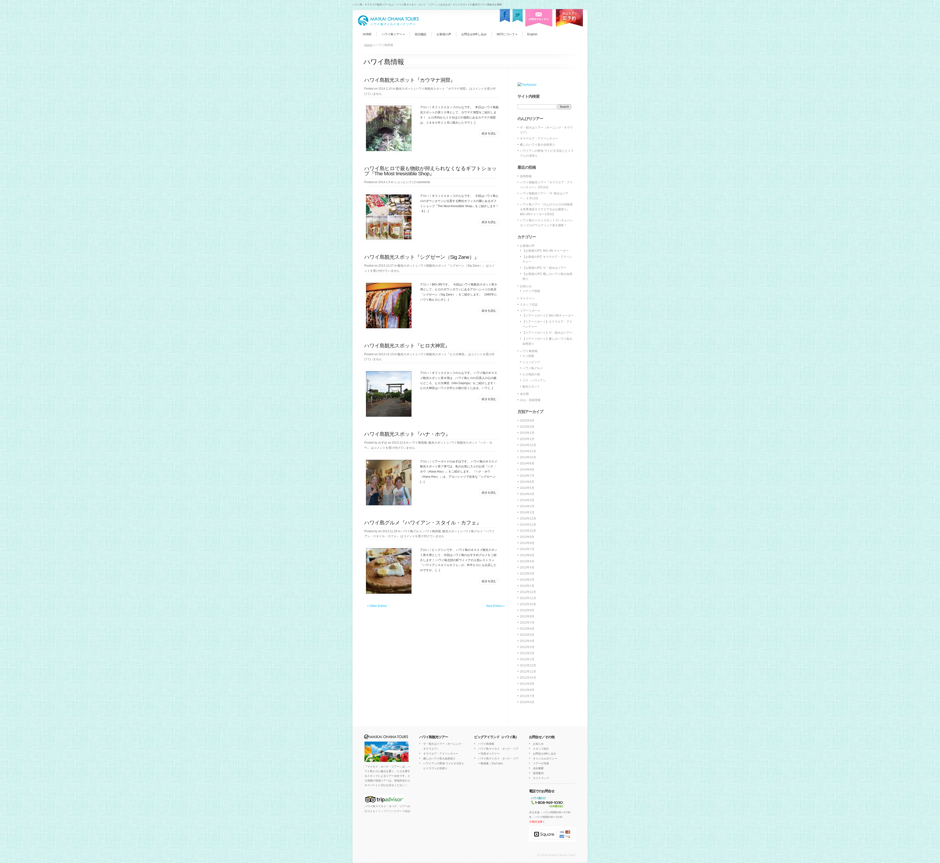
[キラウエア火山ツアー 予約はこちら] (569, 30)
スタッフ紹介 (541, 748)
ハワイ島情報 (418, 442)
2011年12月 (528, 665)
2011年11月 (528, 671)
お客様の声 (443, 34)
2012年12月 (528, 592)
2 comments (422, 182)
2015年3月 (527, 426)
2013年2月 (527, 579)
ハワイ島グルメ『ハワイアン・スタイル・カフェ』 (422, 522)
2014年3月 (527, 500)
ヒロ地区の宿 (531, 374)
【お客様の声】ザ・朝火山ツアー (544, 268)
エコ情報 (528, 356)
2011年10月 (528, 677)
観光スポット (404, 88)
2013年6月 (527, 555)
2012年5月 (527, 635)
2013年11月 (528, 524)
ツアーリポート (530, 310)
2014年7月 (527, 475)
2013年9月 (527, 537)
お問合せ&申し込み (474, 34)
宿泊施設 (420, 34)
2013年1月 (527, 586)
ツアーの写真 (541, 763)
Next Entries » (495, 606)
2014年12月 (528, 445)
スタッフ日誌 (529, 304)
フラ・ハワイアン (534, 380)
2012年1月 (527, 659)
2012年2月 (527, 653)
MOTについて (507, 34)
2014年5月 (527, 488)
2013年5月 (527, 561)
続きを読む (489, 133)
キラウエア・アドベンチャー (539, 138)
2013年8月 (527, 543)
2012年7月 (527, 622)
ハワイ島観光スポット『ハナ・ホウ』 (407, 434)
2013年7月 (527, 549)
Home (368, 45)
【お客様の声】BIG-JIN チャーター (545, 250)
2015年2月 (527, 433)
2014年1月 (527, 512)
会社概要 (538, 768)
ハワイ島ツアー (393, 34)
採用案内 (538, 773)
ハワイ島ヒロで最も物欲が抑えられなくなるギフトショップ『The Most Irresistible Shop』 (430, 171)
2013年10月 (528, 530)
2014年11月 (528, 451)
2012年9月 (527, 610)
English (532, 34)
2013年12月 (528, 518)
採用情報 (526, 176)
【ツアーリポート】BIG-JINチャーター (548, 315)
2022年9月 (527, 420)
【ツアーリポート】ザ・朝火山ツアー (547, 332)
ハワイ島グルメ (411, 531)
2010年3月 (527, 702)
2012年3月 (527, 647)
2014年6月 (527, 482)
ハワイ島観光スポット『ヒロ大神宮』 (407, 345)
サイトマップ (541, 778)
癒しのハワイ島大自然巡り (537, 144)
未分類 (524, 394)
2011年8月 (527, 690)
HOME (367, 34)
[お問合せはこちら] (538, 30)
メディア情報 (531, 291)
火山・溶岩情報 (530, 400)
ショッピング (403, 182)
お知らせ (526, 286)
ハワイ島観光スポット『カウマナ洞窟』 (409, 80)
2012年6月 (527, 628)
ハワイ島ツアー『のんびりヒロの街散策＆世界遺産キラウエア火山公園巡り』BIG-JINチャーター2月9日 (546, 209)
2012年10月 (528, 604)
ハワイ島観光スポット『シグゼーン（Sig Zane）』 (421, 257)
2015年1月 (527, 439)
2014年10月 (528, 457)
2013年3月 (527, 573)
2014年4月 (527, 494)
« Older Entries (377, 606)
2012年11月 (528, 598)
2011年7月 (527, 696)
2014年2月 (527, 506)
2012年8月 (527, 616)
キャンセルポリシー (545, 758)
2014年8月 (527, 469)
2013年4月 (527, 567)
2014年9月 (527, 463)
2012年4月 (527, 641)
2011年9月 (527, 684)
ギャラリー (527, 298)
